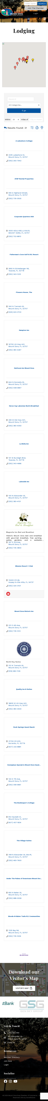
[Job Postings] (8, 595)
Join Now (8, 1061)
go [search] (25, 110)
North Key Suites (13, 662)
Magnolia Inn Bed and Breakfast (20, 532)
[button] (36, 8)
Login (6, 1065)
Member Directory (12, 1057)
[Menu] (44, 19)
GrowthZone (30, 1097)
